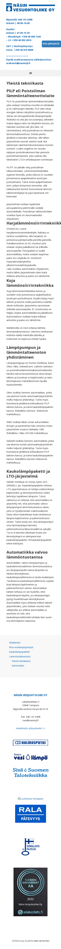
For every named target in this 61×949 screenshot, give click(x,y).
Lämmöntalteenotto (20, 656)
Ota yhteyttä (51, 43)
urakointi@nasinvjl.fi (18, 63)
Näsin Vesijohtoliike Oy (30, 8)
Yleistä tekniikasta (21, 661)
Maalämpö (14, 642)
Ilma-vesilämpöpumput (21, 647)
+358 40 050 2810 (21, 40)
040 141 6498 (25, 19)
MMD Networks (41, 941)
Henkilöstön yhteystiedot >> (30, 728)
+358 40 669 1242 (31, 36)
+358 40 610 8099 (23, 49)
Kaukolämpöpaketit (19, 651)
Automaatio (18, 665)
